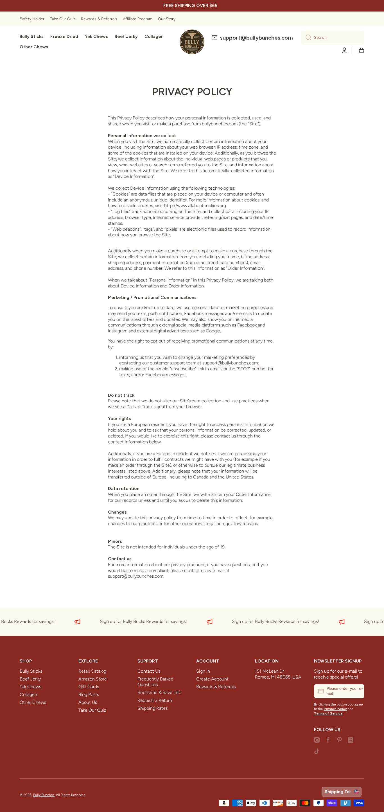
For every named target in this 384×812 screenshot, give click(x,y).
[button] (361, 50)
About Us (87, 702)
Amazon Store (92, 679)
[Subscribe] (357, 691)
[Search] (306, 38)
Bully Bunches (44, 795)
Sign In (203, 671)
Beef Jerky (30, 679)
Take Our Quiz (92, 710)
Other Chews (33, 702)
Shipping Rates (152, 708)
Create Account (212, 679)
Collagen (28, 694)
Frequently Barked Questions (155, 682)
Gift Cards (88, 686)
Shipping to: (339, 791)
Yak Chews (30, 686)
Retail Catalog (92, 671)
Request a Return (154, 700)
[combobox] (332, 38)
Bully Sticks (31, 671)
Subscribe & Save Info (159, 692)
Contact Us (148, 671)
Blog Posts (88, 694)
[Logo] (192, 42)
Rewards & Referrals (216, 686)
